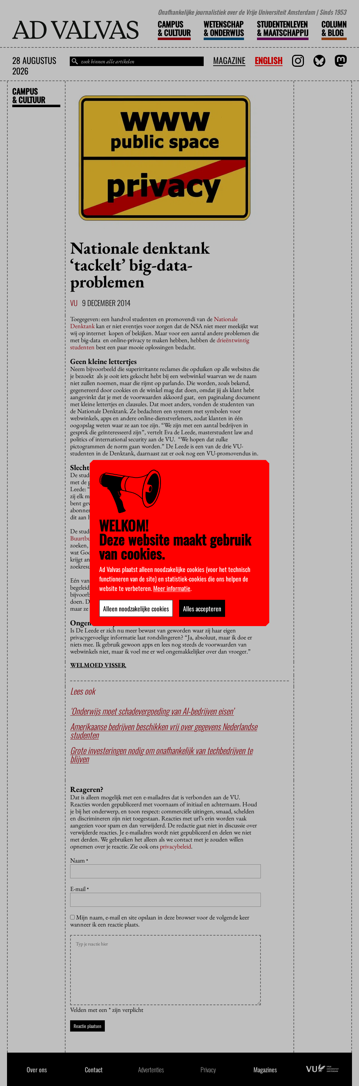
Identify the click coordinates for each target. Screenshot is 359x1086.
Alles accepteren (202, 608)
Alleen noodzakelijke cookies (136, 608)
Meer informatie (171, 587)
